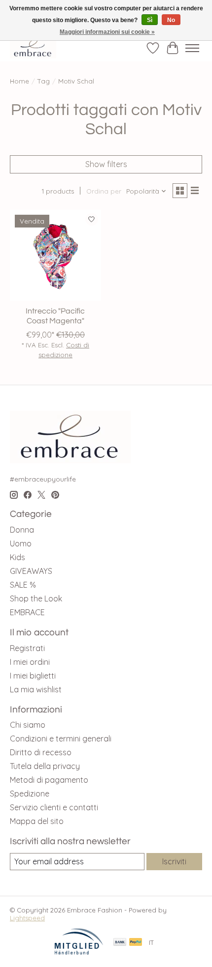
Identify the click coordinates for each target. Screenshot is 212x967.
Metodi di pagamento (49, 780)
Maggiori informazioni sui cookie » (107, 31)
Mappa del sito (37, 821)
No (171, 20)
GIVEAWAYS (31, 571)
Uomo (21, 543)
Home (19, 81)
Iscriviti (174, 861)
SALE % (23, 585)
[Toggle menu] (192, 48)
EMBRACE (27, 612)
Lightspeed (27, 918)
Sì (149, 20)
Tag (43, 81)
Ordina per (103, 191)
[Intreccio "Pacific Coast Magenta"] (55, 255)
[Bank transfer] (119, 942)
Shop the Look (36, 598)
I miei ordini (30, 662)
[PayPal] (135, 942)
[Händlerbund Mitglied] (79, 952)
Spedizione (29, 793)
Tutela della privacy (45, 766)
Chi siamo (27, 725)
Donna (22, 530)
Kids (17, 557)
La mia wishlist (36, 689)
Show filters (106, 164)
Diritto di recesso (40, 752)
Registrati (27, 648)
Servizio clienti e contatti (54, 807)
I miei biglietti (33, 676)
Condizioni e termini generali (60, 738)
